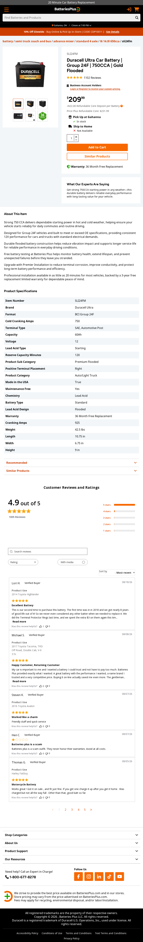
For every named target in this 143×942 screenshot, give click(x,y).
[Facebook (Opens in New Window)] (78, 876)
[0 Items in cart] (136, 9)
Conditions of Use (52, 933)
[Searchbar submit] (136, 17)
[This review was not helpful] (46, 626)
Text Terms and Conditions (110, 933)
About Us (11, 843)
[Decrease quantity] (76, 139)
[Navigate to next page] (91, 809)
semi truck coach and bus (33, 41)
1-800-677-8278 (23, 877)
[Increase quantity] (76, 136)
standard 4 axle (87, 41)
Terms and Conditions (79, 933)
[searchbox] (50, 551)
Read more (19, 621)
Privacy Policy (71, 938)
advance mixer (63, 41)
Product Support (16, 851)
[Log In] (129, 9)
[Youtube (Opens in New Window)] (119, 876)
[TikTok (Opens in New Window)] (109, 876)
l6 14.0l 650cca (110, 41)
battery (8, 41)
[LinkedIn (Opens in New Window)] (99, 876)
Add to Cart (97, 147)
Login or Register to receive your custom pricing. (95, 88)
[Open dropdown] (121, 106)
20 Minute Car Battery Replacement (71, 2)
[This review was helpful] (40, 626)
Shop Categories (16, 835)
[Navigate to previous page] (53, 809)
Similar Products (97, 156)
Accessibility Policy (27, 933)
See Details (112, 31)
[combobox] (23, 562)
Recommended (16, 463)
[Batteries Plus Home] (67, 9)
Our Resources (15, 859)
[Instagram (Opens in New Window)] (88, 876)
